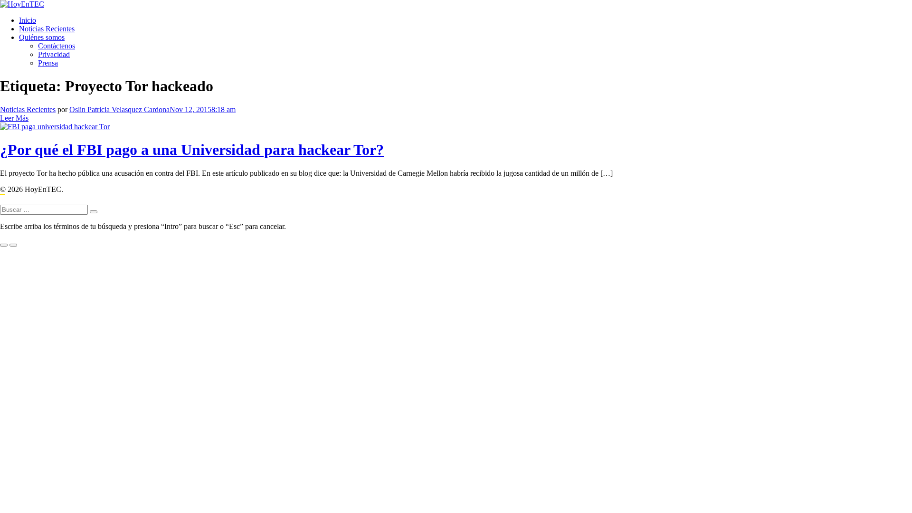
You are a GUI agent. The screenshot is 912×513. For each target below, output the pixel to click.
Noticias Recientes (47, 29)
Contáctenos (56, 46)
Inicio (27, 20)
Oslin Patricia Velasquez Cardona (119, 109)
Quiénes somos (42, 37)
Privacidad (54, 54)
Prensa (48, 63)
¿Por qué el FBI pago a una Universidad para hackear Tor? (192, 149)
